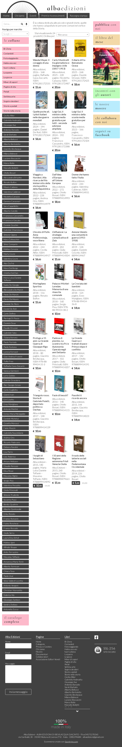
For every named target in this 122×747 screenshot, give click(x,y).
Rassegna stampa (78, 15)
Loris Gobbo (9, 375)
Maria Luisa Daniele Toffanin (12, 278)
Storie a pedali (10, 106)
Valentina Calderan (12, 192)
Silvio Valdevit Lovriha (13, 580)
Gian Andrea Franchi (13, 356)
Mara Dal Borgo (11, 268)
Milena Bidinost (10, 153)
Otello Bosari (10, 173)
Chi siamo (19, 15)
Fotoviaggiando (11, 58)
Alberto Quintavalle (12, 509)
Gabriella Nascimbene (13, 433)
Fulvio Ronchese (11, 523)
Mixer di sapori (10, 82)
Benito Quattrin (11, 504)
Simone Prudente (11, 495)
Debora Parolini (11, 447)
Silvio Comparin (11, 244)
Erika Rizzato (9, 514)
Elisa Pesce (8, 471)
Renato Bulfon (10, 182)
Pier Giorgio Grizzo (12, 385)
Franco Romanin (11, 518)
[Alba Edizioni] (61, 9)
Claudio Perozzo (11, 466)
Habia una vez (10, 63)
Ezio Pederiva (9, 456)
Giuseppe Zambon (12, 600)
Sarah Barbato (10, 134)
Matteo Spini (9, 542)
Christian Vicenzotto (13, 590)
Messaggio (10, 663)
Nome (8, 641)
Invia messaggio (18, 691)
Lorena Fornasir (11, 352)
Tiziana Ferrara (10, 337)
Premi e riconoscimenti (53, 15)
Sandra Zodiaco (10, 604)
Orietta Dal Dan (11, 273)
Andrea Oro (9, 437)
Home (6, 15)
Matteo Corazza (11, 249)
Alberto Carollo (11, 211)
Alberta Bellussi (11, 139)
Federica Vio (9, 595)
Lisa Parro (8, 452)
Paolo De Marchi (11, 294)
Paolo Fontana (10, 347)
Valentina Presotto (12, 485)
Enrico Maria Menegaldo (14, 414)
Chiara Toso (9, 571)
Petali (6, 91)
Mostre (39, 651)
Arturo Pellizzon (11, 461)
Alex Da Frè (9, 263)
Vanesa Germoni (11, 371)
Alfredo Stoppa (10, 547)
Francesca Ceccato (12, 220)
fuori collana (9, 68)
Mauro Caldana (10, 187)
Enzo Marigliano (11, 404)
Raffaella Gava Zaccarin (14, 366)
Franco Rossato (11, 528)
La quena (8, 72)
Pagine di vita (10, 87)
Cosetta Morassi (11, 423)
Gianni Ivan (9, 394)
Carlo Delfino (10, 313)
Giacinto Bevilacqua (12, 149)
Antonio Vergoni (11, 585)
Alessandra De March (13, 289)
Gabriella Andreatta (12, 120)
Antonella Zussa (11, 609)
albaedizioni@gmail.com (93, 737)
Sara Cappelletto (11, 206)
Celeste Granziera (12, 380)
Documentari (42, 654)
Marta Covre (9, 254)
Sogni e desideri (11, 101)
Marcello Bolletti (11, 168)
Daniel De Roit (10, 309)
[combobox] (72, 34)
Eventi (33, 15)
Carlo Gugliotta (11, 390)
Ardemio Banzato (11, 130)
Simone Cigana (10, 234)
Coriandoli (8, 53)
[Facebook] (96, 638)
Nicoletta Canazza (12, 196)
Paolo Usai (8, 576)
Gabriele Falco (10, 332)
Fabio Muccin (9, 428)
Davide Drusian (11, 328)
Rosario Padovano (12, 442)
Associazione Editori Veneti (48, 659)
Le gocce (8, 77)
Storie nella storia (12, 110)
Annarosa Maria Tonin (14, 561)
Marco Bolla (9, 163)
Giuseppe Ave (10, 125)
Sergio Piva (8, 480)
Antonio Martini (11, 409)
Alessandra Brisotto (13, 177)
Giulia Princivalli (11, 490)
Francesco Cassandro (13, 215)
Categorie (40, 644)
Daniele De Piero (11, 304)
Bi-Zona (7, 48)
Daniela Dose (10, 323)
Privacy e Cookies (44, 646)
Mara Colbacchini (11, 239)
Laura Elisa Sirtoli (11, 537)
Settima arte (9, 96)
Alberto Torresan (11, 566)
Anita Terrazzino (11, 552)
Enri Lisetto (9, 399)
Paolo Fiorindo (10, 342)
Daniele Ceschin (11, 225)
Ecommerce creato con (61, 741)
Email (7, 652)
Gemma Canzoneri (12, 201)
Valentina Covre (11, 258)
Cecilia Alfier (9, 115)
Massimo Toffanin (11, 557)
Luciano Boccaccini (12, 158)
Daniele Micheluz (11, 418)
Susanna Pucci (10, 499)
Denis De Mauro (11, 299)
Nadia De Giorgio (11, 285)
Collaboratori (42, 657)
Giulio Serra (9, 533)
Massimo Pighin (11, 476)
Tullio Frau (8, 361)
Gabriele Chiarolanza (13, 230)
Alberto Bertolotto (12, 144)
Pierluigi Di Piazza (11, 318)
